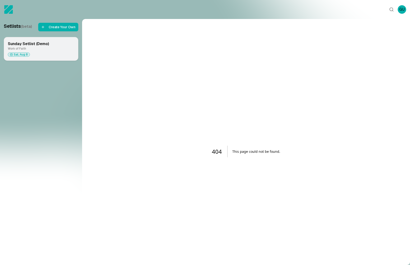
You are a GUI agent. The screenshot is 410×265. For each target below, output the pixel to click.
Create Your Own (62, 27)
